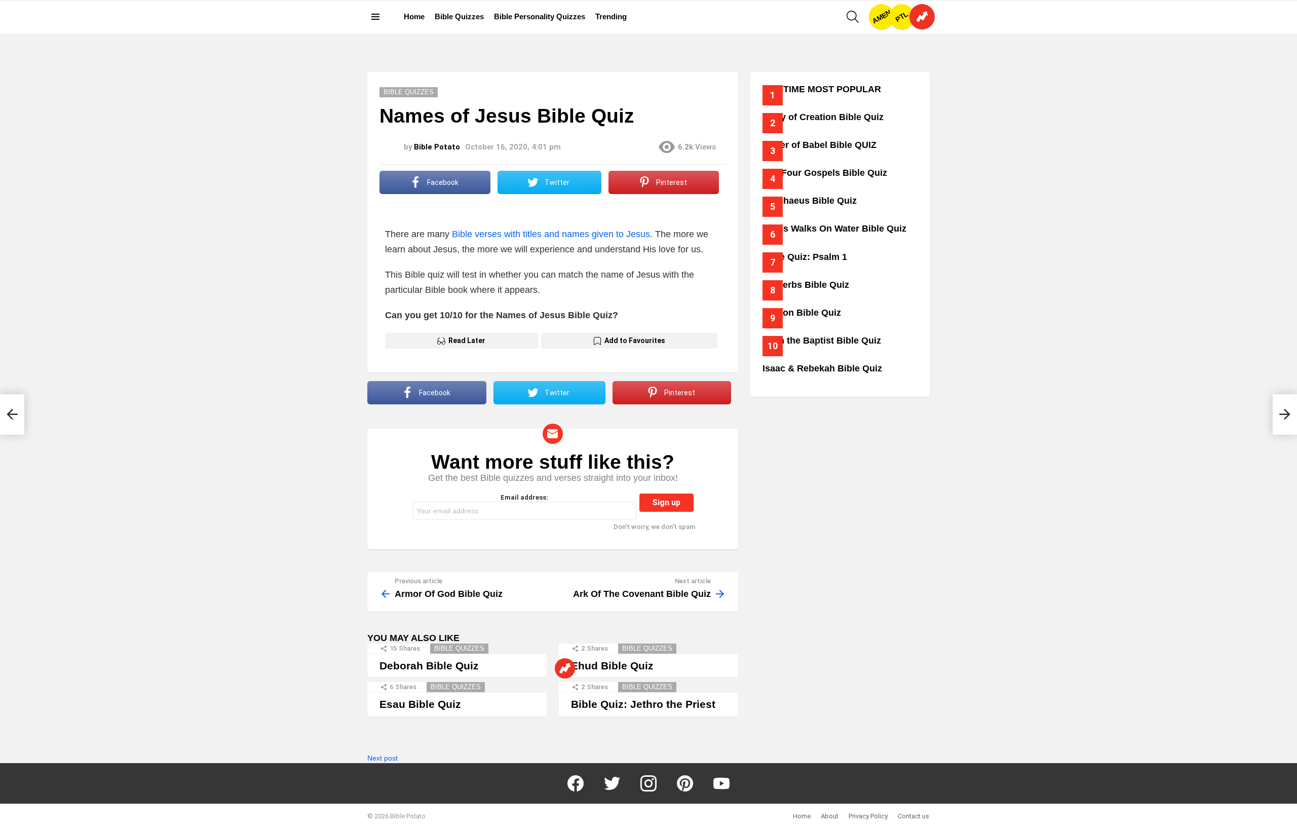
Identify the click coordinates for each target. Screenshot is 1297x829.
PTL (901, 17)
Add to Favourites (634, 340)
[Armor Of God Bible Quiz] (12, 414)
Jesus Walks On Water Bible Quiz (834, 228)
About (829, 816)
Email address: (524, 497)
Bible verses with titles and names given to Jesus (551, 234)
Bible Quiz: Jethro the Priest (643, 704)
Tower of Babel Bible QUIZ (819, 145)
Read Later (466, 340)
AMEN (881, 16)
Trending (611, 16)
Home (414, 16)
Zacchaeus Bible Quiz (809, 201)
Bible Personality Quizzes (539, 16)
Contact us (913, 816)
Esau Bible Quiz (420, 704)
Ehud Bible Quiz (612, 665)
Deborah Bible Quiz (429, 665)
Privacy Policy (868, 816)
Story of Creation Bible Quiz (823, 117)
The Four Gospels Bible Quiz (824, 173)
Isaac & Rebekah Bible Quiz (822, 368)
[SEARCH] (853, 17)
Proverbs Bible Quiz (805, 285)
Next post (382, 758)
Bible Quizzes (459, 16)
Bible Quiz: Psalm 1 (804, 257)
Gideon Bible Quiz (801, 313)
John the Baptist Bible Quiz (821, 340)
